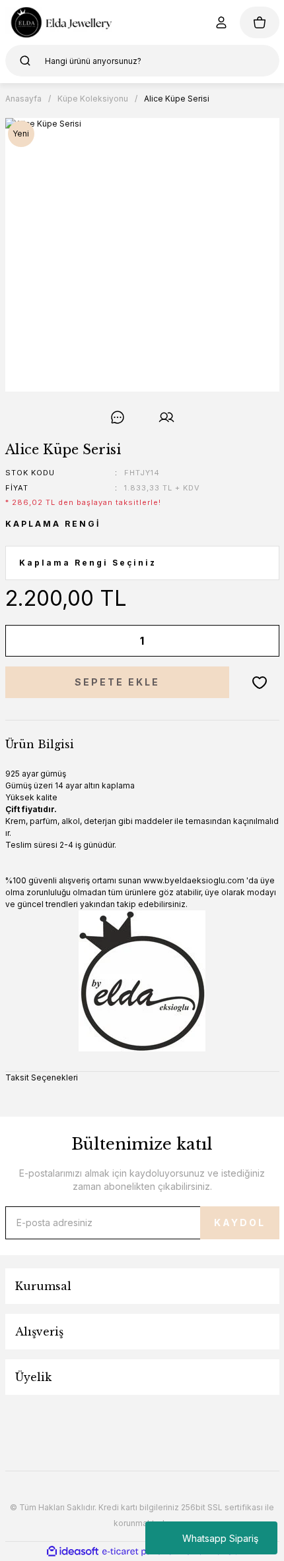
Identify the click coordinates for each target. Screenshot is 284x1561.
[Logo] (59, 22)
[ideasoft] (72, 1551)
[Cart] (259, 22)
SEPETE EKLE (117, 682)
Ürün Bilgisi (39, 744)
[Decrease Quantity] (24, 641)
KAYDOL (240, 1222)
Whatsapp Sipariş (220, 1538)
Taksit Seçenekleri (41, 1077)
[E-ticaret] (140, 1551)
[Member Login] (221, 22)
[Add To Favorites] (259, 682)
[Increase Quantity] (260, 641)
